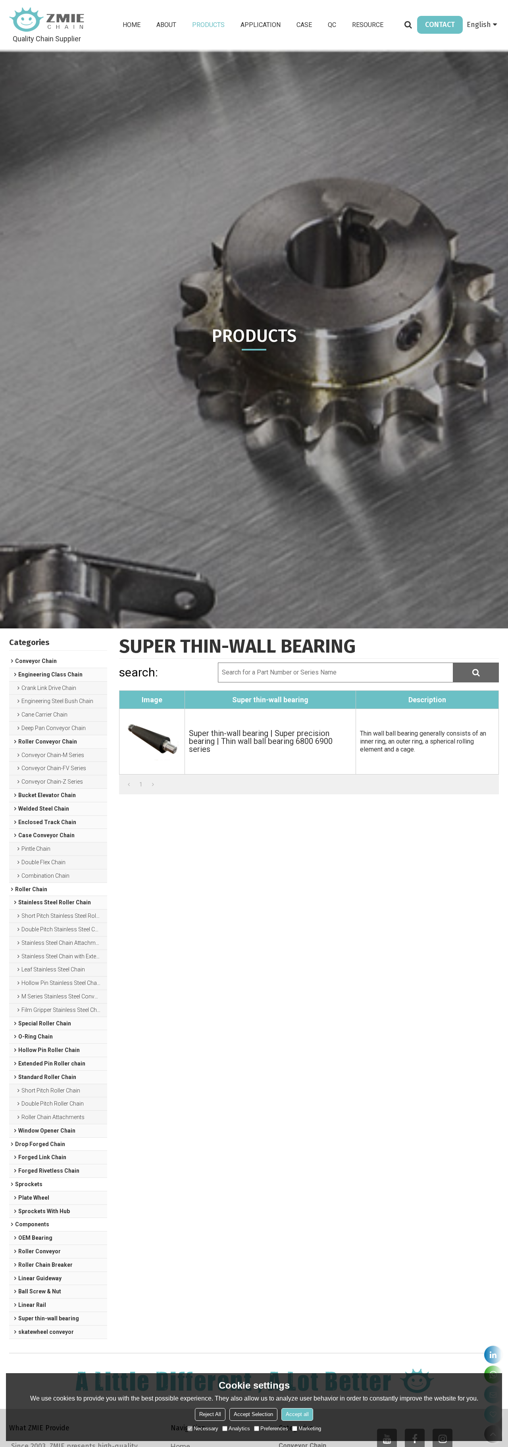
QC (332, 25)
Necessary (206, 1429)
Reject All (210, 1414)
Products (208, 25)
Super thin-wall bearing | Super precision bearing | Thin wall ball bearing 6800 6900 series (261, 741)
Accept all (297, 1414)
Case (304, 25)
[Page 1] (129, 784)
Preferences (274, 1429)
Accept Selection (253, 1414)
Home (131, 25)
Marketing (309, 1429)
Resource (367, 25)
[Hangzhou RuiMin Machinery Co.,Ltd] (47, 20)
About (166, 25)
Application (261, 25)
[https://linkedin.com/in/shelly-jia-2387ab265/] (493, 1355)
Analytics (239, 1429)
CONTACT (440, 24)
